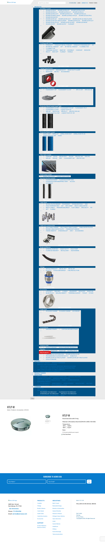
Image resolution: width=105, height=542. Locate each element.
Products (13, 410)
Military (54, 529)
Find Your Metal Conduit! (66, 104)
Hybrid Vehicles (56, 523)
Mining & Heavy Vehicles (58, 516)
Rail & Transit (55, 503)
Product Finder (93, 3)
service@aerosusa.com (19, 514)
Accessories (20, 410)
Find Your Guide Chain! (65, 326)
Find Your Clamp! (63, 86)
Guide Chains (40, 513)
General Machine (56, 511)
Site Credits (79, 513)
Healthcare (55, 526)
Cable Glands (40, 511)
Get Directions (14, 508)
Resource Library (41, 527)
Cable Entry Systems (42, 516)
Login (79, 3)
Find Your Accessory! (64, 307)
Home (8, 410)
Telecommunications (57, 534)
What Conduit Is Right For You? (53, 41)
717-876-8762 (72, 3)
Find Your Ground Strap (65, 344)
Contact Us (85, 3)
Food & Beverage (56, 531)
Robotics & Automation (58, 508)
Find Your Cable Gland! (65, 224)
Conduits (39, 503)
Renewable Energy (57, 505)
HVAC (54, 521)
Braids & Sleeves (41, 508)
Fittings (39, 505)
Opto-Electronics (56, 518)
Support (40, 523)
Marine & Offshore (57, 513)
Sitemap (78, 515)
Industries (56, 500)
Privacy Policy (79, 516)
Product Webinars (41, 525)
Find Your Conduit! (49, 130)
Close (32, 398)
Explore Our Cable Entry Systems (68, 245)
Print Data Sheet (67, 434)
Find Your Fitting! (63, 66)
